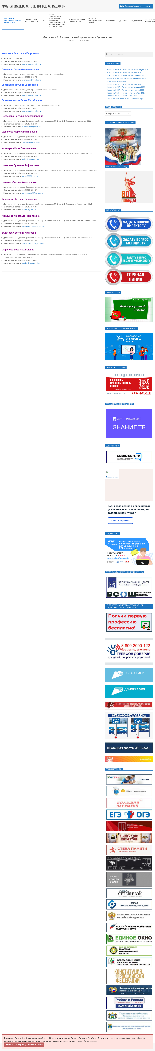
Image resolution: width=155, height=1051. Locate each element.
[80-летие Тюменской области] (129, 172)
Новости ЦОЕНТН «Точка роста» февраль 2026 (126, 87)
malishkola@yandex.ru (31, 159)
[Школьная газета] (129, 744)
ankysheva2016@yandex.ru (33, 226)
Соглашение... (90, 1041)
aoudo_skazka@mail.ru (31, 263)
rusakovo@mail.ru (29, 210)
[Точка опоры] (129, 757)
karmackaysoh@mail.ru (31, 127)
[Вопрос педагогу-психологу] (129, 251)
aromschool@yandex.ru (31, 64)
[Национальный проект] (129, 669)
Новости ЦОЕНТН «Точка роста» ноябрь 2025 (125, 96)
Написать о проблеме (120, 520)
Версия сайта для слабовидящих (138, 6)
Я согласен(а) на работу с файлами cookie (24, 1044)
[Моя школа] (129, 335)
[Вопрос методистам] (129, 234)
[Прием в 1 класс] (129, 298)
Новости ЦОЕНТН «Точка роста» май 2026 (124, 72)
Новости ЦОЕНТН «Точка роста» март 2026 (124, 84)
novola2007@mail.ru (30, 176)
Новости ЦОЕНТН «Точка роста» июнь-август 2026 (127, 69)
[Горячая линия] (129, 269)
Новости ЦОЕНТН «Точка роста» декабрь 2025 (126, 93)
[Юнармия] (129, 702)
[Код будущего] (129, 539)
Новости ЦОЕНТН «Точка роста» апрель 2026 (125, 75)
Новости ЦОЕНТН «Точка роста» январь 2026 (125, 90)
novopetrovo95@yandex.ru (32, 193)
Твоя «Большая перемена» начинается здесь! (126, 99)
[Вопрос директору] (129, 216)
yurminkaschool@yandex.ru (33, 243)
